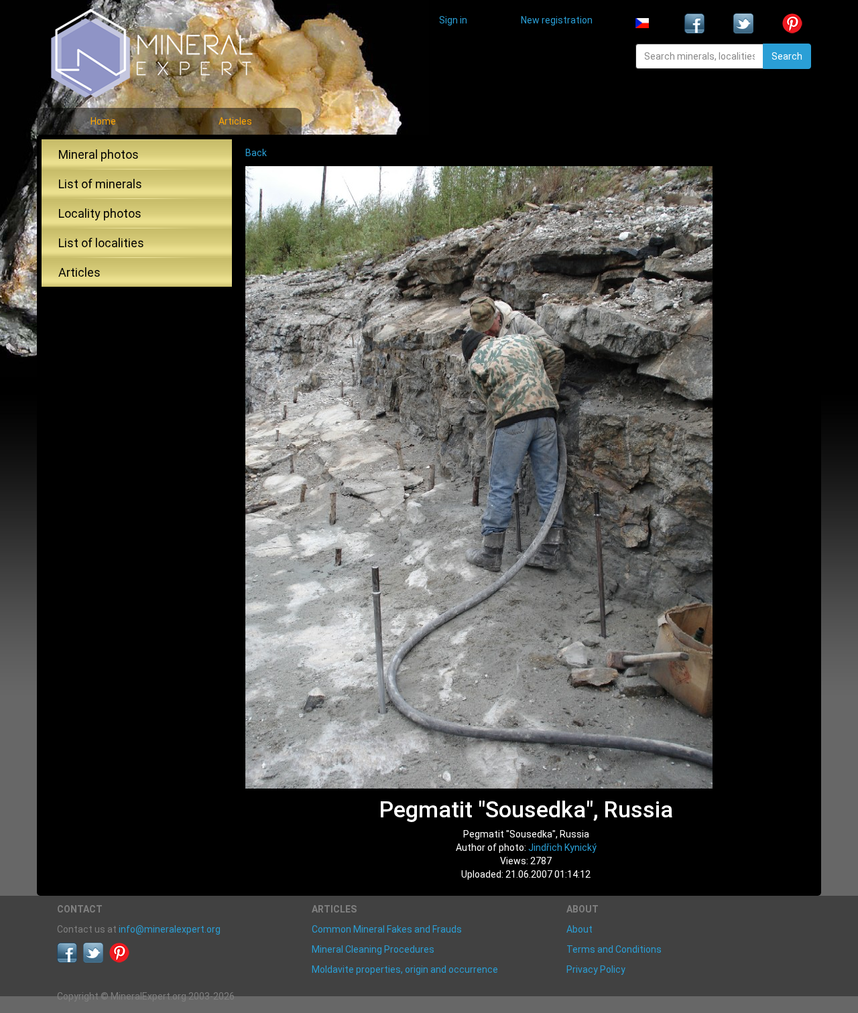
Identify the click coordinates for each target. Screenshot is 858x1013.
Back (256, 152)
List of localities (101, 243)
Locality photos (99, 213)
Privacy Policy (595, 969)
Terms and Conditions (614, 949)
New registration (557, 20)
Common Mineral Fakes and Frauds (387, 929)
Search (787, 56)
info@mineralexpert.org (170, 929)
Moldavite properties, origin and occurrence (405, 969)
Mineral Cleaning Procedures (373, 949)
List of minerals (100, 184)
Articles (235, 121)
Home (103, 121)
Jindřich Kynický (562, 847)
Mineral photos (98, 154)
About (579, 929)
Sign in (453, 20)
